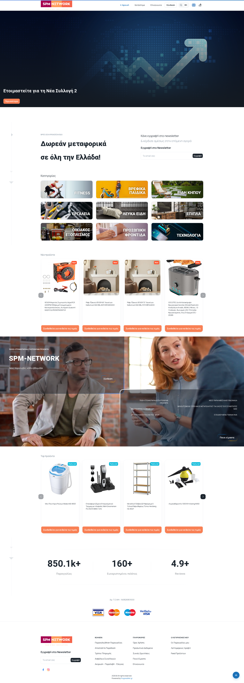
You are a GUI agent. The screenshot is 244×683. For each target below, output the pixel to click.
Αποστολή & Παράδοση (105, 648)
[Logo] (56, 5)
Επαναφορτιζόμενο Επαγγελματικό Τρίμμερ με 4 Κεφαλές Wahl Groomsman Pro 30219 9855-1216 (101, 506)
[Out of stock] (101, 293)
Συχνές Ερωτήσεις (141, 653)
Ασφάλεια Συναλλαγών (105, 658)
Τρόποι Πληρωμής (103, 653)
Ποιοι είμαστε (227, 437)
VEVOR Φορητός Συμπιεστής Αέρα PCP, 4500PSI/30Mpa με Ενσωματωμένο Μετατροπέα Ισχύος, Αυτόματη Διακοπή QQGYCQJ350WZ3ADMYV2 (60, 306)
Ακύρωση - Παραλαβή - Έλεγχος (109, 664)
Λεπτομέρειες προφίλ (181, 648)
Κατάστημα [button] (140, 5)
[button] (194, 5)
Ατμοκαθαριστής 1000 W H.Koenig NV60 (184, 504)
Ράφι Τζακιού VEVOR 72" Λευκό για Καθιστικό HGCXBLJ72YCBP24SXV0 (140, 303)
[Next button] (203, 496)
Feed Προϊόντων (178, 653)
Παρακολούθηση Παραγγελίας (108, 642)
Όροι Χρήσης (139, 642)
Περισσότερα (11, 101)
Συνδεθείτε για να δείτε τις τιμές (60, 328)
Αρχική (125, 5)
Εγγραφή (198, 156)
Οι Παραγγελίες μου (180, 642)
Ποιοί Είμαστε (139, 658)
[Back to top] (236, 675)
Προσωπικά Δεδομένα (143, 648)
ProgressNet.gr (126, 678)
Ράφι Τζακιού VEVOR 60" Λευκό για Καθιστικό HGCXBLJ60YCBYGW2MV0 (100, 303)
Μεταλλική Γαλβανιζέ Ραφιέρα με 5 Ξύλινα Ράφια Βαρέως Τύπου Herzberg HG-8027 (141, 506)
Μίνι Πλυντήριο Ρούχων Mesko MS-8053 (60, 504)
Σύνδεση (170, 5)
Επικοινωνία (156, 5)
